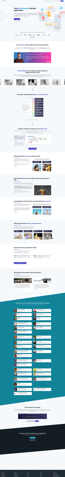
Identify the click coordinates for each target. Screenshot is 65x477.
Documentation (29, 473)
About (40, 473)
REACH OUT (15, 166)
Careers (41, 474)
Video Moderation (3, 474)
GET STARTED (32, 437)
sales (21, 21)
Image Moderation (3, 473)
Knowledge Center (55, 474)
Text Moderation (3, 475)
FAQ (27, 474)
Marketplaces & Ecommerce (56, 475)
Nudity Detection (16, 473)
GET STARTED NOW (32, 148)
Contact (41, 475)
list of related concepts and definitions (34, 119)
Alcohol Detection (16, 474)
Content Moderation (55, 473)
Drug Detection (16, 475)
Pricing (28, 475)
